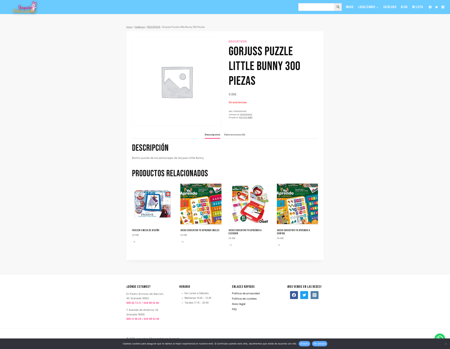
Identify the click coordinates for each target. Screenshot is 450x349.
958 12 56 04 (133, 319)
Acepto (304, 343)
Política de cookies (244, 298)
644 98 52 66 (151, 303)
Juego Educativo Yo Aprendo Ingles (200, 230)
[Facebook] (430, 7)
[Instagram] (443, 7)
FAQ (234, 309)
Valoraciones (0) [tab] (234, 135)
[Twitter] (436, 7)
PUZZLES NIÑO (246, 118)
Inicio (349, 7)
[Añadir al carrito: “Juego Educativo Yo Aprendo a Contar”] (279, 245)
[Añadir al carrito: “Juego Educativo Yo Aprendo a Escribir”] (231, 245)
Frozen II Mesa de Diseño (145, 230)
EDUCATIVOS (238, 41)
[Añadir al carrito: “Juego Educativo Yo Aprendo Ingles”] (183, 242)
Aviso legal (238, 304)
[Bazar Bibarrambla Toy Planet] (25, 7)
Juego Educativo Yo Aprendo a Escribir (245, 232)
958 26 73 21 (133, 303)
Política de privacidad (246, 293)
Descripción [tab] (212, 135)
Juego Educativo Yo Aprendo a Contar (293, 232)
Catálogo (389, 7)
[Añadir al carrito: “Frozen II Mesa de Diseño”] (134, 242)
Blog (404, 7)
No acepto (320, 343)
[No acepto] (445, 343)
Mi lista (417, 7)
